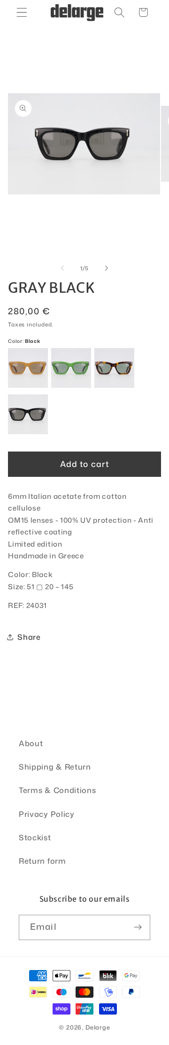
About (31, 743)
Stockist (35, 837)
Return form (42, 860)
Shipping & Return (55, 766)
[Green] (71, 368)
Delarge (97, 1027)
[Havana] (114, 368)
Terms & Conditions (57, 790)
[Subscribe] (138, 927)
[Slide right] (106, 268)
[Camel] (28, 368)
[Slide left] (62, 268)
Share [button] (28, 636)
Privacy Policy (47, 813)
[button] (22, 12)
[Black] (28, 414)
